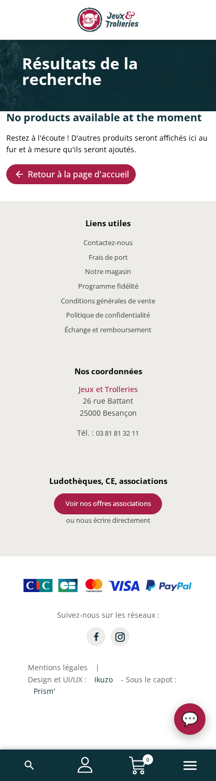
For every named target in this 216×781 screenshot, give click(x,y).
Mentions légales (58, 667)
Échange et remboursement (108, 329)
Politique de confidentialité (108, 315)
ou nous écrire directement (108, 520)
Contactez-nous (108, 242)
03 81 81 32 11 (117, 433)
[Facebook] (96, 636)
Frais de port (108, 257)
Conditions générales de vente (108, 300)
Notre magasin (108, 271)
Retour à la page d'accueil (71, 174)
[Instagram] (120, 636)
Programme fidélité (108, 286)
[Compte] (85, 765)
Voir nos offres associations (108, 503)
